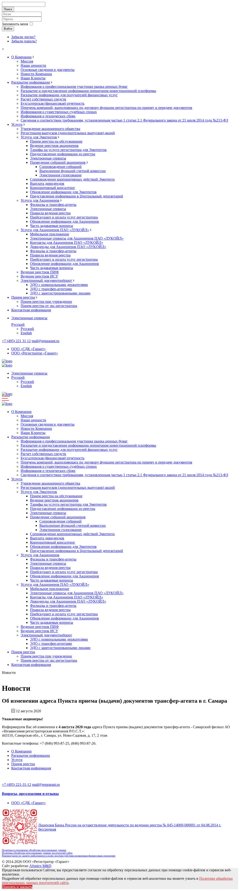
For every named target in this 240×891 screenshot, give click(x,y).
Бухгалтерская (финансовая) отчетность (52, 103)
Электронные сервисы (48, 158)
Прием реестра (23, 297)
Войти (8, 28)
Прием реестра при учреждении (46, 302)
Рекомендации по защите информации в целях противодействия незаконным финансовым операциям (58, 855)
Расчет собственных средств (43, 99)
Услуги (16, 124)
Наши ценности (33, 65)
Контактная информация (31, 310)
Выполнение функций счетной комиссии (72, 171)
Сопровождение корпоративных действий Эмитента (72, 179)
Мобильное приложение (49, 234)
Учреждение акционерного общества (50, 129)
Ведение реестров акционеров (54, 146)
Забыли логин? (23, 37)
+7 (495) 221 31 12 (16, 341)
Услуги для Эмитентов (39, 137)
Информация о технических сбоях (48, 116)
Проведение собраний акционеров (58, 162)
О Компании (21, 57)
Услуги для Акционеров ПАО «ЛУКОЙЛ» (55, 230)
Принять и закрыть (17, 887)
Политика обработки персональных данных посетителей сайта (37, 852)
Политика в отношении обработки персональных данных (34, 850)
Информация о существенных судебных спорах (59, 112)
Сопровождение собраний (60, 167)
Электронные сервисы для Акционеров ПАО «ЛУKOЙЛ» (77, 238)
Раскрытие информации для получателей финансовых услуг (69, 95)
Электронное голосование (60, 175)
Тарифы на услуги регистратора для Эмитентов (68, 150)
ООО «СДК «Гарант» (28, 349)
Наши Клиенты (33, 78)
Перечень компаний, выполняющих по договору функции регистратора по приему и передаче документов (106, 108)
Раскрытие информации (30, 82)
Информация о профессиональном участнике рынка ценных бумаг (74, 87)
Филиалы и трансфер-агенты (53, 205)
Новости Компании (36, 74)
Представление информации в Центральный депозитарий (76, 196)
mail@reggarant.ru (45, 341)
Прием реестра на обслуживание (56, 141)
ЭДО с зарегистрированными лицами (60, 293)
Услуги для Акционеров (40, 200)
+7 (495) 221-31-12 (16, 785)
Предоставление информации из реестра (62, 154)
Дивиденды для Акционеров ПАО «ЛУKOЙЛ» (68, 247)
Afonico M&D (40, 866)
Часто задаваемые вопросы (51, 226)
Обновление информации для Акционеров (64, 221)
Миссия (27, 61)
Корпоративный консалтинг (52, 188)
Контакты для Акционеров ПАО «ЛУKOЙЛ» (66, 243)
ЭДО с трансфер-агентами (51, 289)
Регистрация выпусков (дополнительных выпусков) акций (68, 133)
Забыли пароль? (24, 41)
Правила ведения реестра (50, 213)
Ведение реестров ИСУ (39, 276)
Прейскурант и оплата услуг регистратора (64, 217)
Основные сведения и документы (48, 70)
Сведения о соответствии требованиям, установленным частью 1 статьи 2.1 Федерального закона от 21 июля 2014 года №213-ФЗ (124, 120)
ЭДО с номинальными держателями (59, 285)
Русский (18, 325)
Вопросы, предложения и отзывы (30, 794)
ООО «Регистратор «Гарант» (34, 353)
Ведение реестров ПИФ (40, 272)
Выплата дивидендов (47, 184)
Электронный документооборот (46, 280)
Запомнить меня (15, 24)
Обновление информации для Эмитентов (63, 192)
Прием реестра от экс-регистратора (49, 306)
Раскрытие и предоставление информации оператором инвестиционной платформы (88, 91)
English (26, 333)
